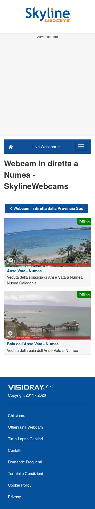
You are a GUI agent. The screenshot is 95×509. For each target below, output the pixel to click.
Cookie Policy (20, 485)
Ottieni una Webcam (25, 427)
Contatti (14, 450)
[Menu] (81, 146)
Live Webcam (44, 146)
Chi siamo (16, 415)
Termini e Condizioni (25, 473)
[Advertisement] (47, 87)
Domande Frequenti (25, 461)
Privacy (14, 496)
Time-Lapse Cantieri (25, 438)
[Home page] (10, 146)
